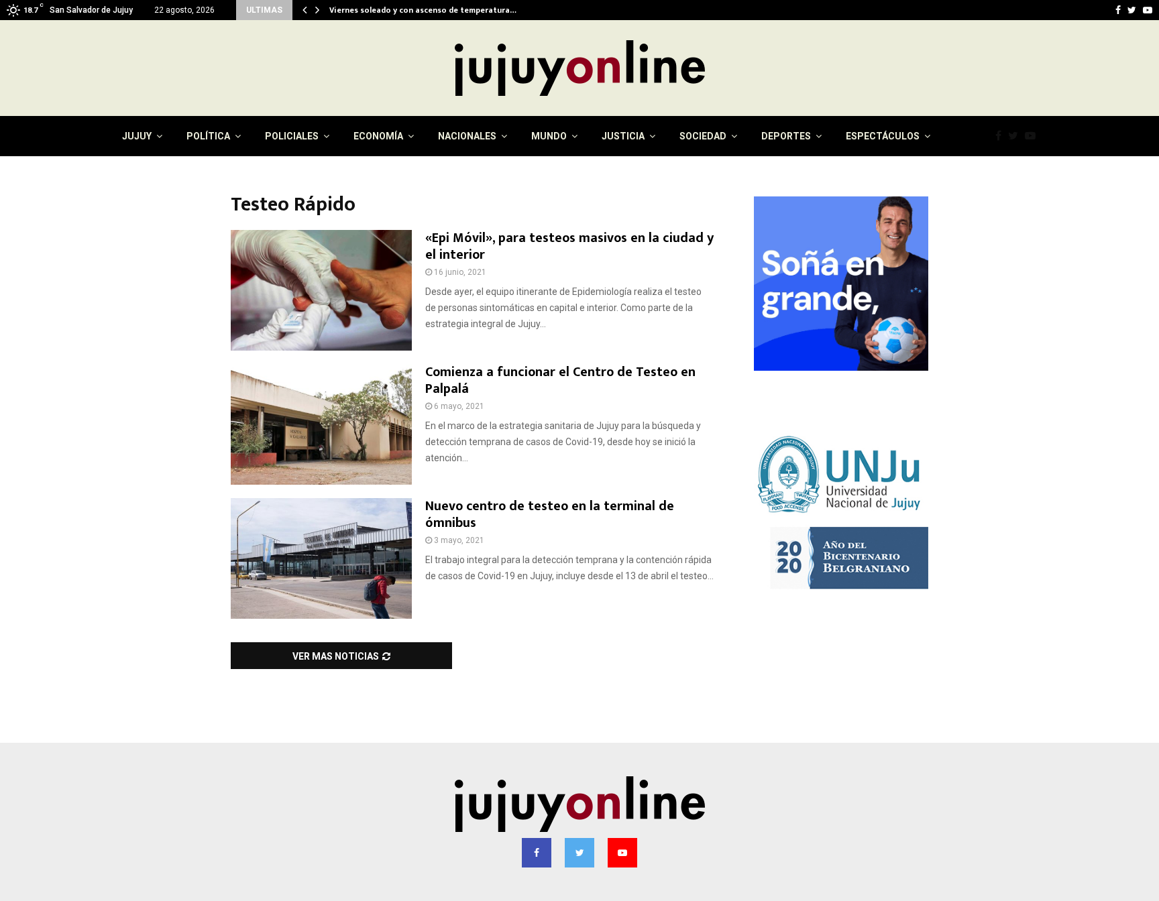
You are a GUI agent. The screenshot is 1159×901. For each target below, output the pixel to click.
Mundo (549, 136)
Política (208, 136)
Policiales (292, 136)
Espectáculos (883, 136)
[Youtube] (1033, 136)
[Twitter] (1016, 136)
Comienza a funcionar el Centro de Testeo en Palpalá (560, 380)
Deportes (786, 136)
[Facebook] (1001, 136)
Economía (378, 136)
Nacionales (467, 136)
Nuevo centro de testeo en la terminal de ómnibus (549, 514)
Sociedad (702, 136)
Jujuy (137, 136)
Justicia (623, 136)
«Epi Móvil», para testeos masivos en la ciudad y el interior (569, 246)
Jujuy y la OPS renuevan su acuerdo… (398, 10)
